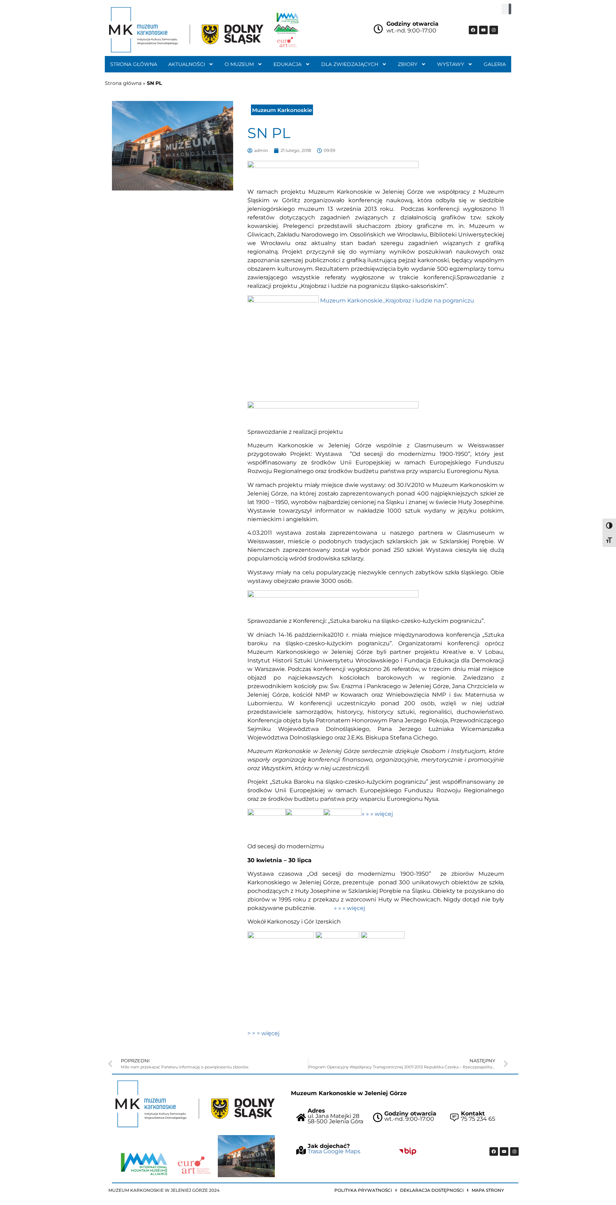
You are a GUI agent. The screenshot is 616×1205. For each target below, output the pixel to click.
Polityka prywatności (363, 1190)
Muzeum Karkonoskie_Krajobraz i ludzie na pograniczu (397, 300)
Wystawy (450, 64)
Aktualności (186, 64)
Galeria (495, 64)
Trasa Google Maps (334, 1151)
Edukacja (287, 64)
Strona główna (133, 64)
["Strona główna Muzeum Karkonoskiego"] (195, 1104)
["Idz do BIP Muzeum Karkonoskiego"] (407, 1151)
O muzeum (239, 64)
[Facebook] (473, 30)
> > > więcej (263, 1033)
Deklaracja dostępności (432, 1190)
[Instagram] (493, 30)
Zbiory (407, 64)
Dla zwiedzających (349, 64)
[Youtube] (483, 30)
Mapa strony (488, 1190)
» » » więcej (377, 813)
